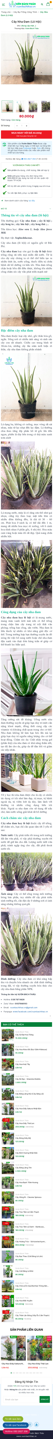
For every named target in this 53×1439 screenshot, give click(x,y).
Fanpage (27, 148)
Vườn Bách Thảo (22, 1032)
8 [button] (34, 1372)
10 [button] (41, 1372)
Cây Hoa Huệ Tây (22, 1064)
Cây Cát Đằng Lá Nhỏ (24, 1271)
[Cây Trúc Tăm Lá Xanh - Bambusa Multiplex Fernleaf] (8, 1227)
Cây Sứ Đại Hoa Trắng (24, 1035)
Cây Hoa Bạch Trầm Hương (26, 1182)
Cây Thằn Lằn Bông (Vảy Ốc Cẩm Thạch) (32, 1315)
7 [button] (30, 1372)
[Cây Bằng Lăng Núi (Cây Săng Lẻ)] (8, 1094)
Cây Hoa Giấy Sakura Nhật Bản (28, 1108)
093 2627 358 (29, 159)
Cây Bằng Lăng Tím (23, 1168)
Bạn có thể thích (13, 1024)
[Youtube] (36, 1424)
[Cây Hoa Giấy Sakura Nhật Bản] (8, 1109)
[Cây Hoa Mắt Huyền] (8, 1301)
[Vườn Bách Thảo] (23, 4)
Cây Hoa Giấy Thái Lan (24, 1123)
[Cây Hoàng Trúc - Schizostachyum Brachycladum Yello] (8, 1242)
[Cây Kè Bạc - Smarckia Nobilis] (8, 1079)
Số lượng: (5, 125)
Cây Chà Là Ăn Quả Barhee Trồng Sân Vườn (31, 1286)
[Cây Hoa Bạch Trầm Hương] (8, 1183)
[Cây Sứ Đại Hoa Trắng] (8, 1035)
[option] (26, 58)
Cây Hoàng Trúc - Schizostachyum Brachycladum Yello (30, 1241)
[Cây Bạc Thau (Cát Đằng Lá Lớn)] (8, 1257)
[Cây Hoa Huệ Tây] (8, 1065)
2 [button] (13, 1372)
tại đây (32, 200)
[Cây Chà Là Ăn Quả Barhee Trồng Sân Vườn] (8, 1286)
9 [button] (37, 1372)
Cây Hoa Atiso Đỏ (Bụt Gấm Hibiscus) (31, 1049)
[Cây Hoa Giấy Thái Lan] (8, 1124)
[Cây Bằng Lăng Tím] (8, 1168)
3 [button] (17, 1372)
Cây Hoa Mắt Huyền (23, 1301)
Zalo (39, 148)
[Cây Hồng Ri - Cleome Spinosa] (8, 1197)
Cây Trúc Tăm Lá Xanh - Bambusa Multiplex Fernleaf (29, 1227)
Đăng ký (45, 1399)
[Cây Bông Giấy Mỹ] (8, 1138)
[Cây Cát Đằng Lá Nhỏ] (8, 1271)
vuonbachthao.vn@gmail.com (23, 1007)
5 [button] (24, 1372)
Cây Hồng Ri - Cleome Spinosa (28, 1197)
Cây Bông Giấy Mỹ (23, 1138)
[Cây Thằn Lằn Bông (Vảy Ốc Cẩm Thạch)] (8, 1316)
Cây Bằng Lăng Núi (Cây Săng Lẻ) (29, 1094)
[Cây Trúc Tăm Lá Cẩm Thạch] (8, 1212)
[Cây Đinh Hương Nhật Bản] (8, 1153)
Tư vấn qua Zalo (13, 1419)
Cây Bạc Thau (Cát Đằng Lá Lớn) (29, 1256)
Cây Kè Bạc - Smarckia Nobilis (27, 1079)
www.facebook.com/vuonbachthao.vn (30, 1011)
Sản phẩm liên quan (26, 1329)
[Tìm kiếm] (42, 5)
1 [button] (11, 1372)
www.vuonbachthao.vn (26, 1436)
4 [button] (20, 1372)
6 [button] (27, 1372)
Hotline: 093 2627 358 (16, 1431)
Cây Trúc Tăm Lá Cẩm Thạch (27, 1212)
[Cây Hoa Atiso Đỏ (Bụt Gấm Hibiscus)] (8, 1050)
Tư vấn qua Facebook (15, 1425)
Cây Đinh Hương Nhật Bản (26, 1153)
